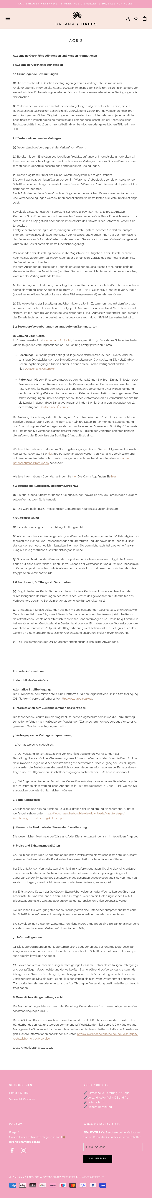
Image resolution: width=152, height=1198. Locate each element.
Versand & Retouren (22, 1099)
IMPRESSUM (71, 1177)
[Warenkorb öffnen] (144, 18)
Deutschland (33, 368)
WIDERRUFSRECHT (92, 1177)
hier (105, 449)
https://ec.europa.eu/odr (76, 698)
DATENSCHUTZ (51, 1177)
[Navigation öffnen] (8, 18)
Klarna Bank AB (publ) (57, 340)
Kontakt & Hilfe (19, 1092)
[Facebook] (12, 1150)
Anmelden (98, 1159)
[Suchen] (136, 18)
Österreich (48, 368)
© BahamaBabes (21, 1177)
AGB (37, 1177)
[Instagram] (23, 1150)
